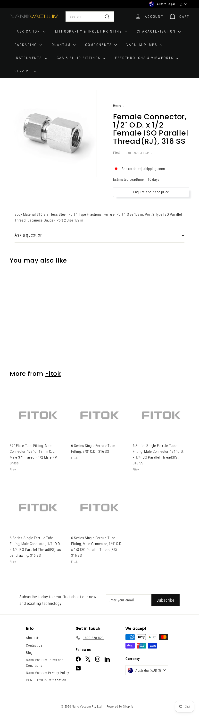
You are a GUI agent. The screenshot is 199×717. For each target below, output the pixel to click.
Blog (29, 653)
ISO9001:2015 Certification (46, 680)
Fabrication (28, 31)
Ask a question (29, 235)
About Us (33, 638)
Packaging (26, 45)
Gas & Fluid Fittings (79, 58)
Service (23, 71)
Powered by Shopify (120, 706)
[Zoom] (53, 133)
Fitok (117, 153)
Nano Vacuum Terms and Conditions (45, 662)
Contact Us (34, 645)
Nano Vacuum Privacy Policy (47, 673)
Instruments (29, 58)
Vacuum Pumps (142, 45)
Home (117, 105)
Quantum (62, 45)
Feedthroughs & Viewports (145, 58)
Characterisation (157, 31)
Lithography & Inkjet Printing (89, 31)
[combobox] (90, 16)
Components (99, 45)
